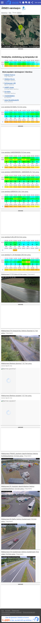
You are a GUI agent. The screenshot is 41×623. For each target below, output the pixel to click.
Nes (10, 13)
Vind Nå (15, 2)
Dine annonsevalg (29, 612)
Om (2, 610)
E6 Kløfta (7, 92)
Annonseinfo (5, 614)
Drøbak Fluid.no (9, 75)
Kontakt (7, 610)
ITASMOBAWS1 (9, 96)
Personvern (15, 610)
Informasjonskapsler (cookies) (11, 612)
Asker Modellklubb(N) (11, 100)
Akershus (4, 13)
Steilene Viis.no (9, 79)
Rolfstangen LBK (10, 83)
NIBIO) (19, 13)
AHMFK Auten (9, 87)
